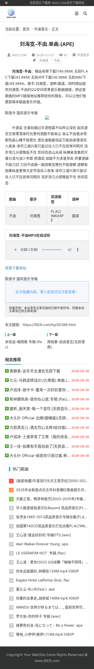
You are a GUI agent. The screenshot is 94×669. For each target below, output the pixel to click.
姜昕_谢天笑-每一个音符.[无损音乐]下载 (43, 408)
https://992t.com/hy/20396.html (49, 324)
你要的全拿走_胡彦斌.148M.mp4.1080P (47, 598)
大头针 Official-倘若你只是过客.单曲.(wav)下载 (49, 455)
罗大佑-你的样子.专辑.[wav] (38, 616)
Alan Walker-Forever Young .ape (42, 544)
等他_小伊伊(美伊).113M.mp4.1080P (45, 634)
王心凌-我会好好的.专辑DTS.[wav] (43, 535)
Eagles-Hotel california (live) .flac (43, 580)
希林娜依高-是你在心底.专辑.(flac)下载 (42, 399)
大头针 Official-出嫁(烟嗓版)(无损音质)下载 (46, 418)
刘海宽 (43, 60)
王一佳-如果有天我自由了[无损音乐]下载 (44, 446)
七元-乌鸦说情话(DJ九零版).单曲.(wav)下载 (46, 380)
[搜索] (85, 13)
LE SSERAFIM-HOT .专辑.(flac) (41, 553)
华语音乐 (41, 29)
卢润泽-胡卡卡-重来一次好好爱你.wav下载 (45, 389)
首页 (26, 29)
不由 (57, 60)
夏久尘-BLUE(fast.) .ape (35, 589)
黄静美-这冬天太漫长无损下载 (35, 371)
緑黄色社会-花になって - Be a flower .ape (49, 625)
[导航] (76, 13)
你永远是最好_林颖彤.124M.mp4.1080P (47, 571)
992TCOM (19, 55)
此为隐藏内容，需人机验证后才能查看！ (47, 292)
